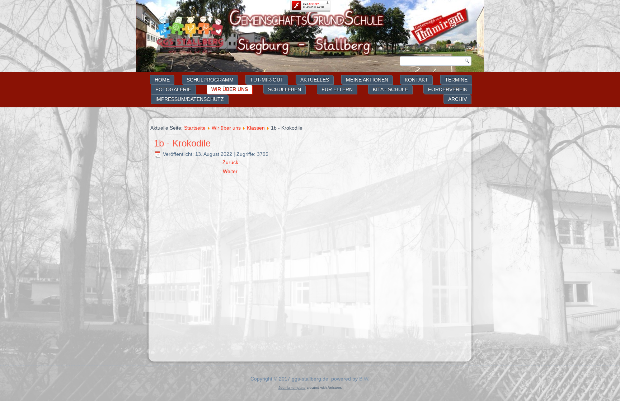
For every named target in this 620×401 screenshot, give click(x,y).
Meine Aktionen (367, 80)
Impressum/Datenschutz (189, 99)
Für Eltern (337, 89)
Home (162, 80)
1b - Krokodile (182, 143)
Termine (456, 80)
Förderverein (448, 89)
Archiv (457, 99)
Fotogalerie (173, 89)
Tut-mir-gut (266, 80)
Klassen (256, 128)
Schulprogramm (210, 80)
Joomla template (292, 388)
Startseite (195, 128)
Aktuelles (314, 80)
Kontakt (416, 80)
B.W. (364, 379)
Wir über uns (229, 89)
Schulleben (284, 89)
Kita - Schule (390, 89)
